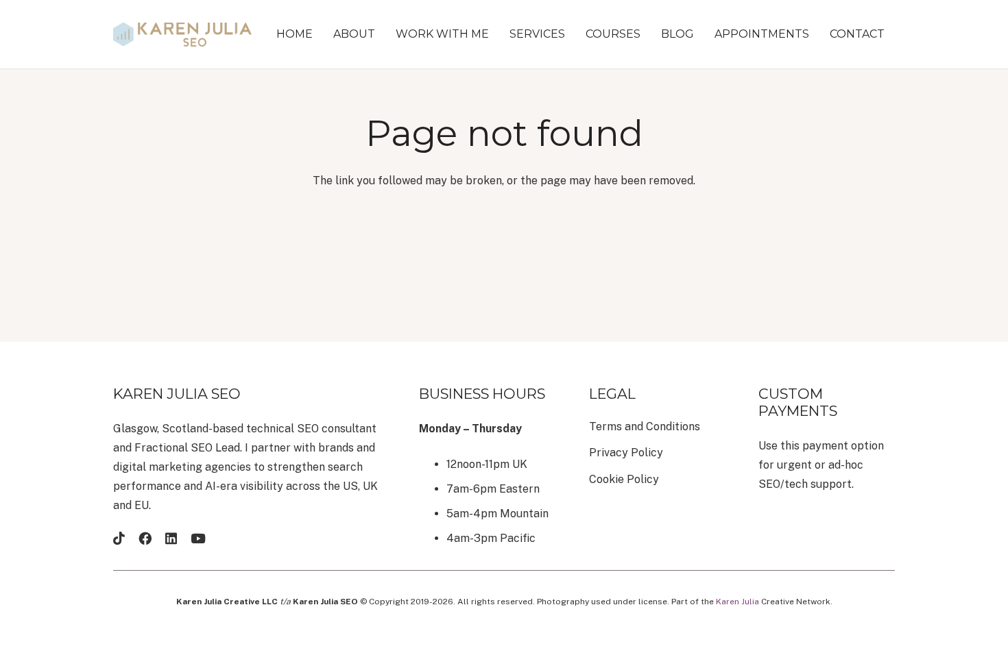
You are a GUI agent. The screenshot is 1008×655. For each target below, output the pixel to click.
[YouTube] (198, 538)
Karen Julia (737, 601)
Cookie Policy (624, 479)
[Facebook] (145, 538)
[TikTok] (119, 538)
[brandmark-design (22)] (182, 35)
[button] (496, 34)
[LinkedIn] (171, 538)
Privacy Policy (626, 452)
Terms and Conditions (644, 426)
